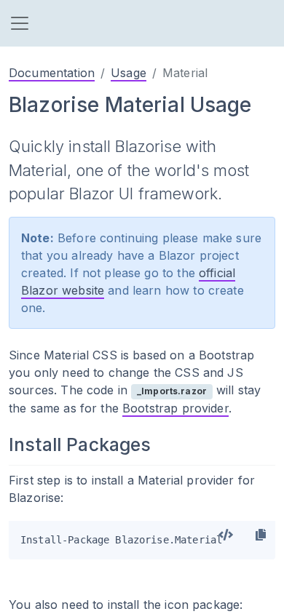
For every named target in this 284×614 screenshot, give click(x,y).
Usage (128, 72)
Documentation (52, 72)
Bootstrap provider (175, 408)
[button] (19, 23)
